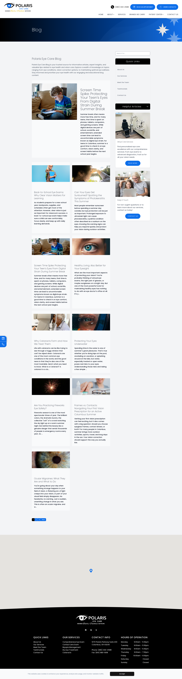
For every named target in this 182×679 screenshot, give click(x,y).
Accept (122, 674)
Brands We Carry (137, 14)
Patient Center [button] (155, 14)
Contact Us (172, 14)
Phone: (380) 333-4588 (101, 650)
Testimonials (122, 89)
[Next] (43, 519)
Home (101, 14)
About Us (120, 69)
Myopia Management (72, 647)
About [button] (110, 14)
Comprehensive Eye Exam (73, 642)
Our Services (122, 76)
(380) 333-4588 (122, 7)
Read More (132, 163)
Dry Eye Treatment (70, 650)
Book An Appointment (145, 7)
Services (122, 14)
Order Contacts (169, 7)
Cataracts (67, 652)
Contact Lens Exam (71, 644)
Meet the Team (123, 82)
